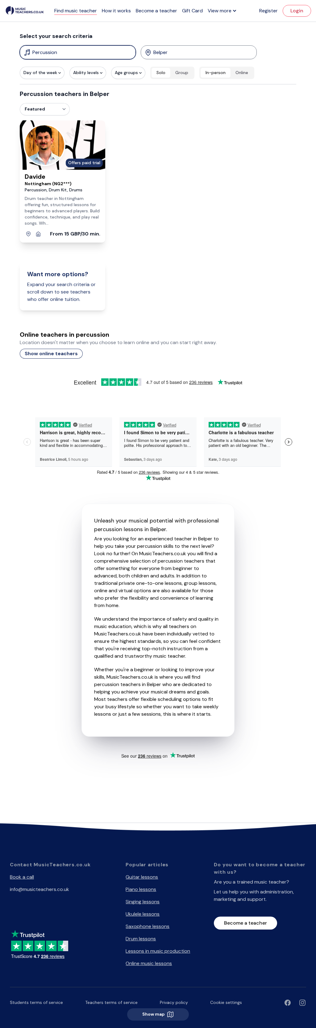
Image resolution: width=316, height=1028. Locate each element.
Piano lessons (141, 889)
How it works (116, 10)
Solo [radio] (160, 72)
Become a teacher (156, 10)
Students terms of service (36, 1002)
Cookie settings (226, 1002)
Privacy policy (174, 1002)
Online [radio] (241, 72)
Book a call (22, 877)
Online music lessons (149, 963)
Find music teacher (75, 10)
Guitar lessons (142, 877)
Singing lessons (143, 901)
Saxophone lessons (147, 926)
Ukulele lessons (143, 914)
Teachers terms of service (111, 1002)
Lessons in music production (158, 951)
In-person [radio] (216, 72)
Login (296, 10)
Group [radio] (181, 72)
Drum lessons (141, 938)
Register (268, 10)
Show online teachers (51, 353)
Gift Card (192, 10)
